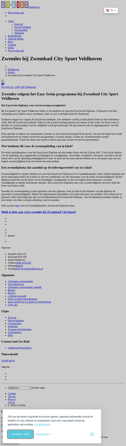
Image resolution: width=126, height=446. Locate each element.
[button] (111, 10)
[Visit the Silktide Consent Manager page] (92, 434)
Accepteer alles (20, 434)
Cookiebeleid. (42, 424)
